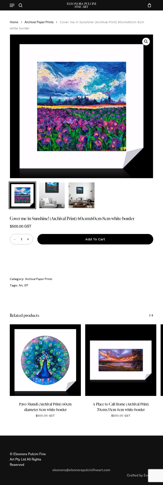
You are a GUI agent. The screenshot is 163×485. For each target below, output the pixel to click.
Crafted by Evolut (140, 475)
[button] (12, 5)
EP (26, 285)
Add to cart (95, 239)
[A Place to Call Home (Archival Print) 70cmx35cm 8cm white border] (120, 360)
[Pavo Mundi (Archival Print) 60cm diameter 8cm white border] (45, 360)
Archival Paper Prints (39, 22)
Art (20, 285)
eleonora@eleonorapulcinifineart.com (81, 469)
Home (14, 22)
